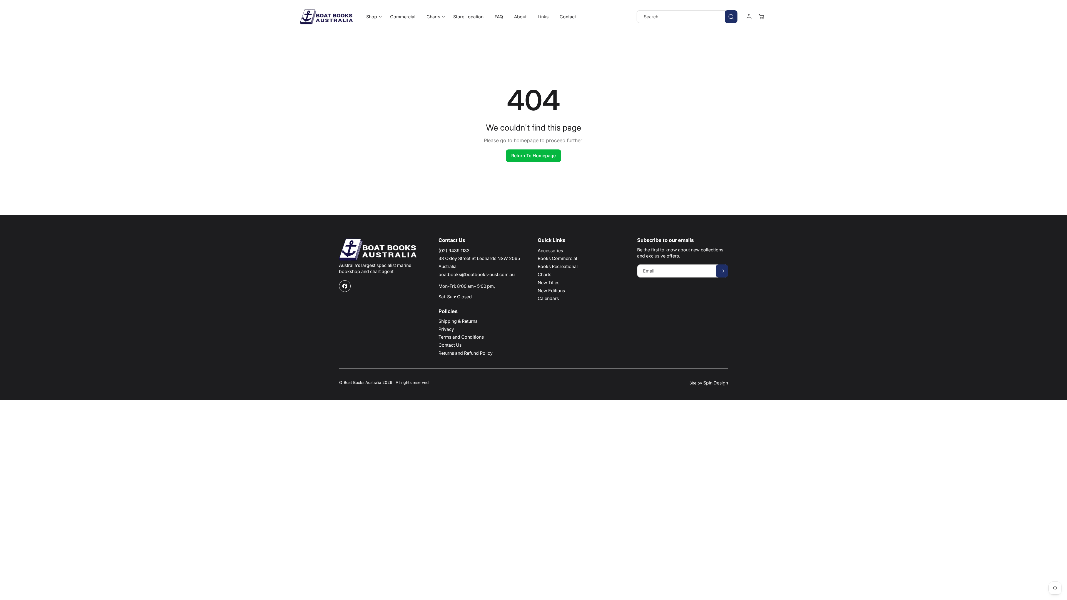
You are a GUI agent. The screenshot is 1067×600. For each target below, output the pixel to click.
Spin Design (715, 383)
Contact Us (450, 345)
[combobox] (687, 17)
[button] (373, 17)
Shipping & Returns (457, 321)
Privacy (446, 329)
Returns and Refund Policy (465, 353)
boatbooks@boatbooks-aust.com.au (476, 274)
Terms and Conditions (461, 337)
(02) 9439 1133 (454, 250)
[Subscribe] (722, 271)
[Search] (731, 16)
